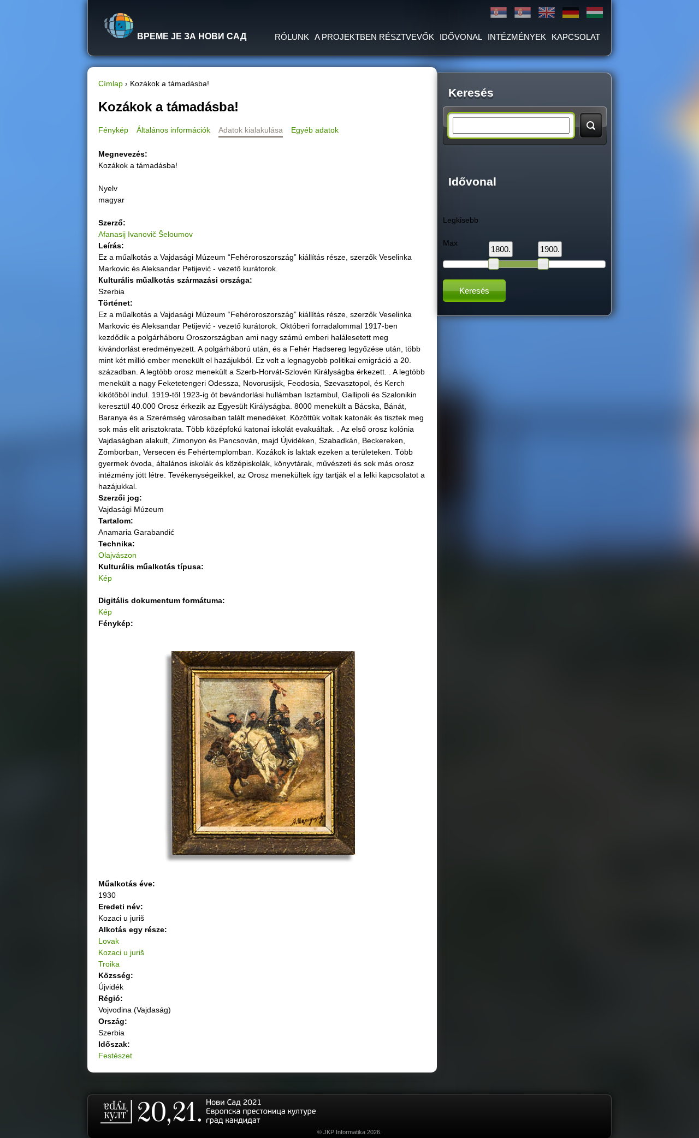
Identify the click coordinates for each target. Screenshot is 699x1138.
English (546, 13)
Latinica (522, 13)
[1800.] (493, 263)
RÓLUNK (292, 36)
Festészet (115, 1055)
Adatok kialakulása (250, 130)
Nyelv (107, 188)
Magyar (595, 13)
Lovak (108, 941)
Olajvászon (117, 555)
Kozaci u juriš (121, 952)
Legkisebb (460, 220)
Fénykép (113, 130)
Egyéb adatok (315, 130)
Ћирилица (498, 13)
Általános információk (173, 130)
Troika (109, 964)
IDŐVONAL (461, 36)
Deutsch (570, 13)
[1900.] (542, 263)
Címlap (110, 83)
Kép (105, 578)
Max (450, 243)
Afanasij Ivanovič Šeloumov (145, 234)
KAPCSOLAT (576, 36)
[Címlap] (119, 25)
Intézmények (517, 36)
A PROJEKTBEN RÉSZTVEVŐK (374, 36)
